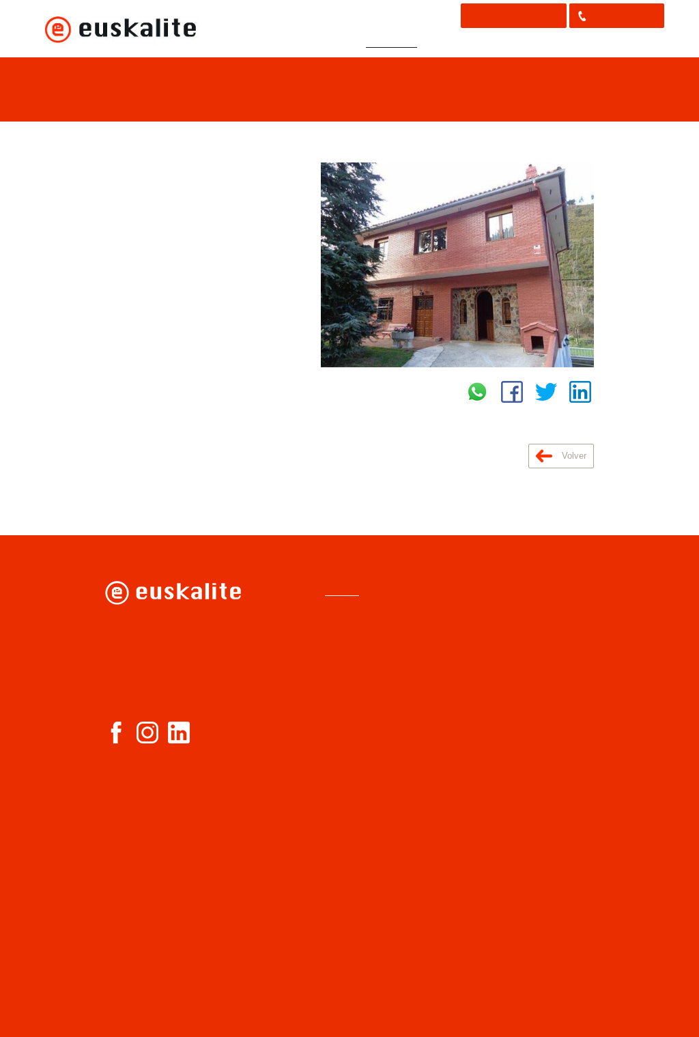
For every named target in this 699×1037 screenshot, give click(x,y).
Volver (572, 456)
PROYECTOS (391, 42)
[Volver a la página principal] (120, 28)
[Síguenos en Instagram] (147, 732)
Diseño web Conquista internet (529, 1024)
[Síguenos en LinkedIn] (179, 732)
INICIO (251, 42)
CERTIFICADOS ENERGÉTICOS (365, 884)
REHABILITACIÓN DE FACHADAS (376, 694)
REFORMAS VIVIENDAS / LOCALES (380, 855)
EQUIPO (446, 42)
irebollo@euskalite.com (178, 687)
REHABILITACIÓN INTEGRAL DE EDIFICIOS (368, 785)
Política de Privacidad (518, 600)
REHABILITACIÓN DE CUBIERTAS (376, 722)
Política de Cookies (513, 620)
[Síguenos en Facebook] (116, 732)
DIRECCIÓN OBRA (370, 832)
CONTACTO (641, 42)
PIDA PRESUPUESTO (513, 15)
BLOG (594, 42)
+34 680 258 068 (623, 15)
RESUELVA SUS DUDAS (522, 42)
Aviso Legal (497, 581)
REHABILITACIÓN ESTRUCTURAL (368, 751)
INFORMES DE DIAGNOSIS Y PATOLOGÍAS (363, 659)
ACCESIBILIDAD (366, 814)
